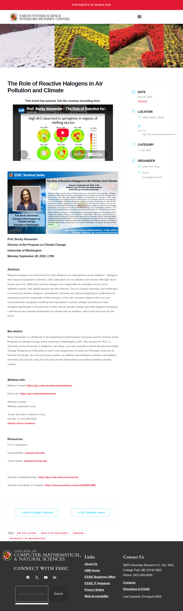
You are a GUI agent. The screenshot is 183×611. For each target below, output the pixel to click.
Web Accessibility (96, 596)
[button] (139, 16)
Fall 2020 (145, 150)
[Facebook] (28, 577)
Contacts (129, 582)
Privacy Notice (94, 589)
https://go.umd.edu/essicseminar (58, 477)
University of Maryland (91, 5)
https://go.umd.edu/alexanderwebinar (49, 385)
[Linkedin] (54, 577)
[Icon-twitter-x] (37, 577)
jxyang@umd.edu (152, 177)
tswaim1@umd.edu (35, 460)
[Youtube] (46, 577)
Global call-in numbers (21, 423)
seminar (78, 533)
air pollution (26, 533)
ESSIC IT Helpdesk (97, 583)
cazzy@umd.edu (35, 452)
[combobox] (31, 594)
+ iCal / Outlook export (91, 512)
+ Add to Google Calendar (37, 512)
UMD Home (92, 570)
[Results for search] (31, 603)
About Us (91, 564)
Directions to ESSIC (136, 589)
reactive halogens (54, 533)
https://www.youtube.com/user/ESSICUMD (70, 485)
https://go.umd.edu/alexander (38, 393)
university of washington (27, 538)
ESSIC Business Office (100, 576)
